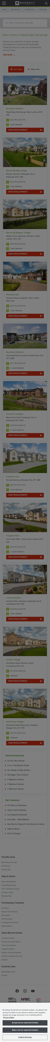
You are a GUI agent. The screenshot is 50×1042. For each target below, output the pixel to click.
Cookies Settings (25, 1037)
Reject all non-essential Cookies (25, 1030)
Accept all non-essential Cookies (25, 1023)
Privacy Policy (8, 1017)
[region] (25, 1022)
